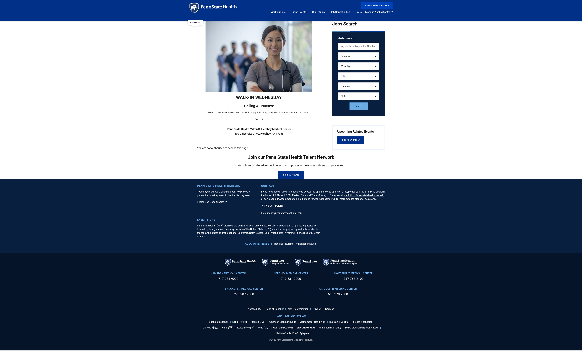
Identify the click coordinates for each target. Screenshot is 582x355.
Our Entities (318, 12)
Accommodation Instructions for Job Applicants (304, 199)
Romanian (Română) (330, 328)
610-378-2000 (338, 294)
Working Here (278, 12)
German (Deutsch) (283, 328)
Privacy (317, 309)
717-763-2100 (354, 279)
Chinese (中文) (210, 328)
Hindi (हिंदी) (227, 328)
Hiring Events (299, 12)
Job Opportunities (340, 12)
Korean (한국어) (245, 328)
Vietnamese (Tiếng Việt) (313, 322)
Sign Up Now (290, 174)
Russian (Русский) (339, 322)
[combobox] (358, 56)
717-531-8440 (272, 206)
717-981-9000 (228, 279)
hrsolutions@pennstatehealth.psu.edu (364, 195)
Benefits (278, 243)
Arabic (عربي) (258, 322)
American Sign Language (282, 322)
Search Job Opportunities (210, 202)
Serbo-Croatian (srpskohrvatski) (362, 328)
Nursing (289, 243)
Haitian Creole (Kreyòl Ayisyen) (292, 333)
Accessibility (254, 309)
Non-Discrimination (298, 309)
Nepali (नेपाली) (239, 322)
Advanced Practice (306, 243)
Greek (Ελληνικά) (306, 328)
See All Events (349, 139)
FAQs (359, 12)
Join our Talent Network (376, 5)
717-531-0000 (291, 279)
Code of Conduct (275, 309)
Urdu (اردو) (263, 328)
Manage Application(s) (377, 12)
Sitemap (329, 309)
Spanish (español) (219, 322)
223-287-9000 (244, 294)
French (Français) (362, 322)
